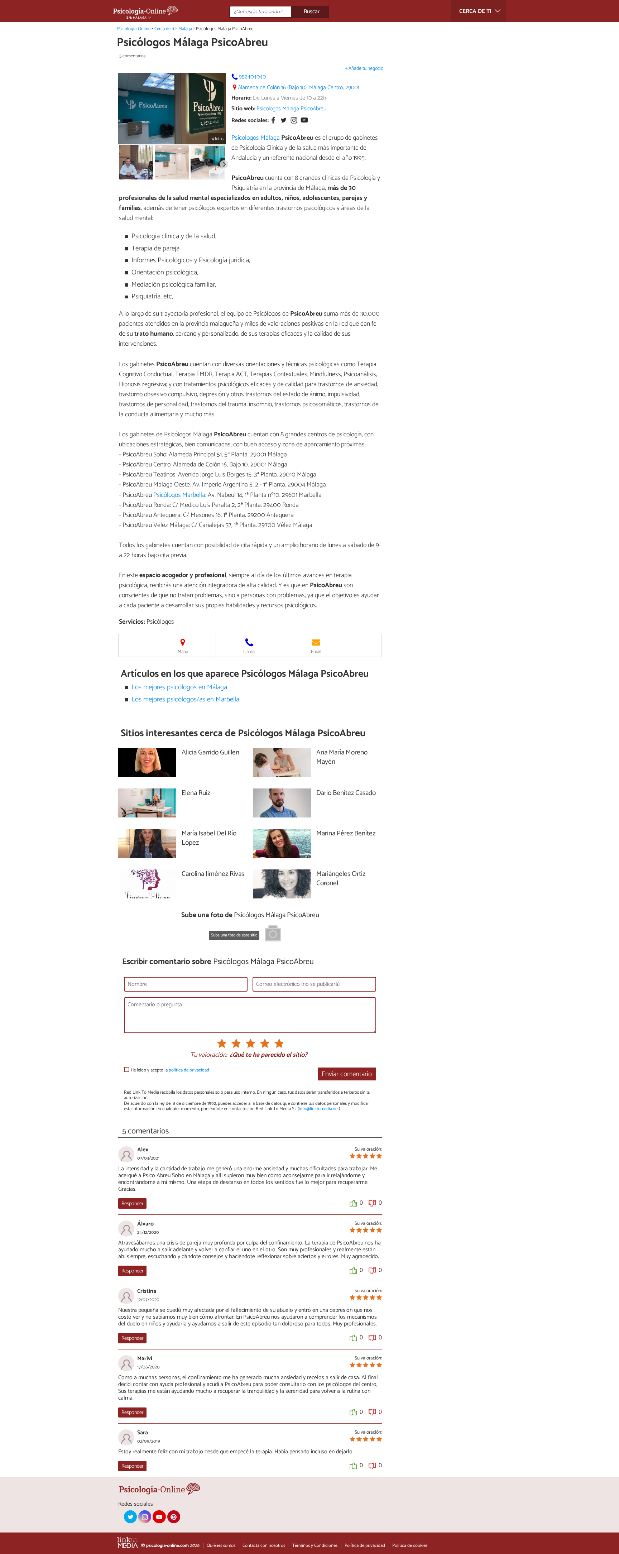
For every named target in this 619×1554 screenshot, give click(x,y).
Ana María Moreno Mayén (342, 757)
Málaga (185, 29)
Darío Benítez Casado (346, 793)
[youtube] (159, 1516)
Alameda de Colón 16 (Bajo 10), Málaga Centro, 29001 (298, 87)
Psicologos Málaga (255, 138)
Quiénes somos (221, 1545)
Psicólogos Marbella (179, 495)
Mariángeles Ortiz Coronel (340, 879)
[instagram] (144, 1516)
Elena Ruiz (196, 793)
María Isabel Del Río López (209, 838)
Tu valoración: (208, 1055)
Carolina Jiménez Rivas (213, 874)
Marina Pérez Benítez (345, 834)
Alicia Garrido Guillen (210, 753)
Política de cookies (409, 1545)
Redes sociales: (250, 120)
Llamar (249, 652)
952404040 (252, 77)
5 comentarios (132, 56)
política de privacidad (189, 1070)
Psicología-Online (133, 29)
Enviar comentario (347, 1074)
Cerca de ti (164, 29)
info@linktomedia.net (319, 1109)
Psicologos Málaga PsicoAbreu (291, 109)
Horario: (241, 98)
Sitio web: (243, 109)
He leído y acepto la (170, 1070)
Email (316, 652)
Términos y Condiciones (314, 1545)
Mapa (183, 652)
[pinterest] (173, 1516)
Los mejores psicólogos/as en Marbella (185, 699)
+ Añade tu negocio (364, 68)
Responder (132, 1203)
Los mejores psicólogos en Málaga (179, 687)
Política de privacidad (365, 1545)
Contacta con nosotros (264, 1545)
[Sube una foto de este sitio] (273, 934)
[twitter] (130, 1516)
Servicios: (132, 622)
